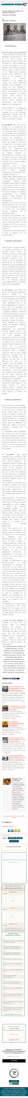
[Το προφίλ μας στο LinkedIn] (12, 831)
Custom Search (16, 1090)
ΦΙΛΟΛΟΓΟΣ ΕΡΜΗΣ (19, 1088)
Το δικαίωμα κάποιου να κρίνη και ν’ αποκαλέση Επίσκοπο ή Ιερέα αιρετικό (17, 707)
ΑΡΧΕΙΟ (19, 838)
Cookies (24, 1090)
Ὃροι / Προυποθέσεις (13, 1092)
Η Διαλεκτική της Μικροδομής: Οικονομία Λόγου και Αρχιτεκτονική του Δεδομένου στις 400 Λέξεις (13, 995)
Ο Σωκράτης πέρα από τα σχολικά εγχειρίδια (12, 959)
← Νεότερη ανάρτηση (7, 816)
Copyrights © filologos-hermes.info (13, 929)
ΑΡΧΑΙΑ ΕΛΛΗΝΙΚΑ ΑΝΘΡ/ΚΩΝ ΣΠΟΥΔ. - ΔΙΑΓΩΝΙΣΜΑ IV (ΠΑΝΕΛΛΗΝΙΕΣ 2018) (12, 947)
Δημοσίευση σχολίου (8, 826)
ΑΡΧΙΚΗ (4, 838)
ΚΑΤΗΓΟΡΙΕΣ (12, 838)
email (13, 809)
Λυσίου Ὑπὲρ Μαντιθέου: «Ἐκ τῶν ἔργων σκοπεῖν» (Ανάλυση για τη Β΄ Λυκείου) (11, 982)
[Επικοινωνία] (19, 831)
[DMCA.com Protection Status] (6, 678)
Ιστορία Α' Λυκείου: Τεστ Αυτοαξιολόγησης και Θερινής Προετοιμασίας (13, 1002)
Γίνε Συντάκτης (22, 1094)
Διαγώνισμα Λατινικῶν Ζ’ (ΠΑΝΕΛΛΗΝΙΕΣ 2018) (12, 988)
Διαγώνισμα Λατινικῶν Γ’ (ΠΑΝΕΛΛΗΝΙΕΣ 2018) (12, 964)
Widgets (9, 1090)
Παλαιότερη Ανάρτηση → (19, 816)
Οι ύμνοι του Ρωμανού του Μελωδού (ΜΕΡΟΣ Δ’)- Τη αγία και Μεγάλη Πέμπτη (17, 739)
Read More (14, 718)
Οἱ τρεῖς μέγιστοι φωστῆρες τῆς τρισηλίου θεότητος (12, 11)
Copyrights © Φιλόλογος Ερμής (14, 1040)
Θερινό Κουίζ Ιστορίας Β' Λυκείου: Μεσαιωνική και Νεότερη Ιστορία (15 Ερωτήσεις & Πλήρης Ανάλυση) (13, 1009)
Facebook (14, 678)
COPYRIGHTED (14, 1081)
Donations (3, 1092)
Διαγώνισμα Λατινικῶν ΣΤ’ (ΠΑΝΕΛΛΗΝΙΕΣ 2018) (12, 970)
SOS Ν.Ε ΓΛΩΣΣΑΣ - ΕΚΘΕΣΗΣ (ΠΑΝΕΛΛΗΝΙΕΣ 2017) (9, 976)
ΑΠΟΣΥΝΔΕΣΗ (14, 841)
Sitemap (3, 1090)
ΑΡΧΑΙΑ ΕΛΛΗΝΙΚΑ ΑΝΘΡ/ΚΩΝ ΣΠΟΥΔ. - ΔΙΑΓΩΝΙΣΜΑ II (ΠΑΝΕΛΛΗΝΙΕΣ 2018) (12, 953)
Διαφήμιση (14, 1094)
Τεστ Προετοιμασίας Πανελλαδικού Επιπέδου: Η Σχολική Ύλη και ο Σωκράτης (13, 941)
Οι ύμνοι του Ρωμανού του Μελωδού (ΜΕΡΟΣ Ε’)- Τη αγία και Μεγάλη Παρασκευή (17, 688)
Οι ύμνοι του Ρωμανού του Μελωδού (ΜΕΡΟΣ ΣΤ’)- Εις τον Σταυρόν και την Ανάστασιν (17, 757)
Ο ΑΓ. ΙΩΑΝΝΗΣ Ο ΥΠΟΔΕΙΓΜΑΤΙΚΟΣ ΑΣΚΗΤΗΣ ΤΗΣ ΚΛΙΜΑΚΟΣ (16, 723)
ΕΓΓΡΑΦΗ (14, 1060)
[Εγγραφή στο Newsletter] (15, 831)
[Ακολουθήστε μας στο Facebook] (9, 831)
